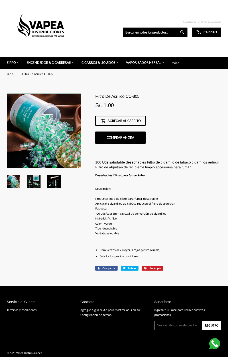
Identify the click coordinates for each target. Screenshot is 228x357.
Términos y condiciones (22, 310)
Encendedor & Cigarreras (48, 62)
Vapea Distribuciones (29, 353)
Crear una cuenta (211, 22)
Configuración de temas (95, 315)
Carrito (210, 32)
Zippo (11, 62)
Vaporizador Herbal (144, 62)
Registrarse (189, 22)
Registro (211, 325)
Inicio (10, 74)
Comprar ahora (120, 137)
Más (174, 63)
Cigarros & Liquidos (98, 62)
